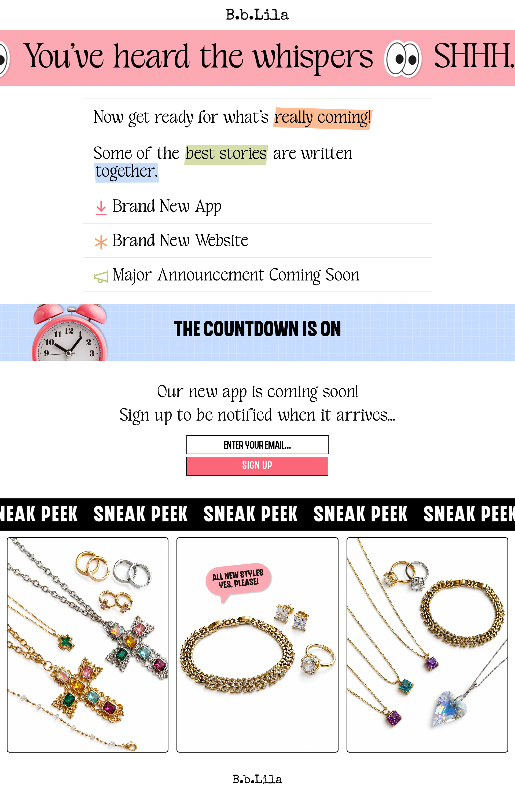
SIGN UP (257, 466)
